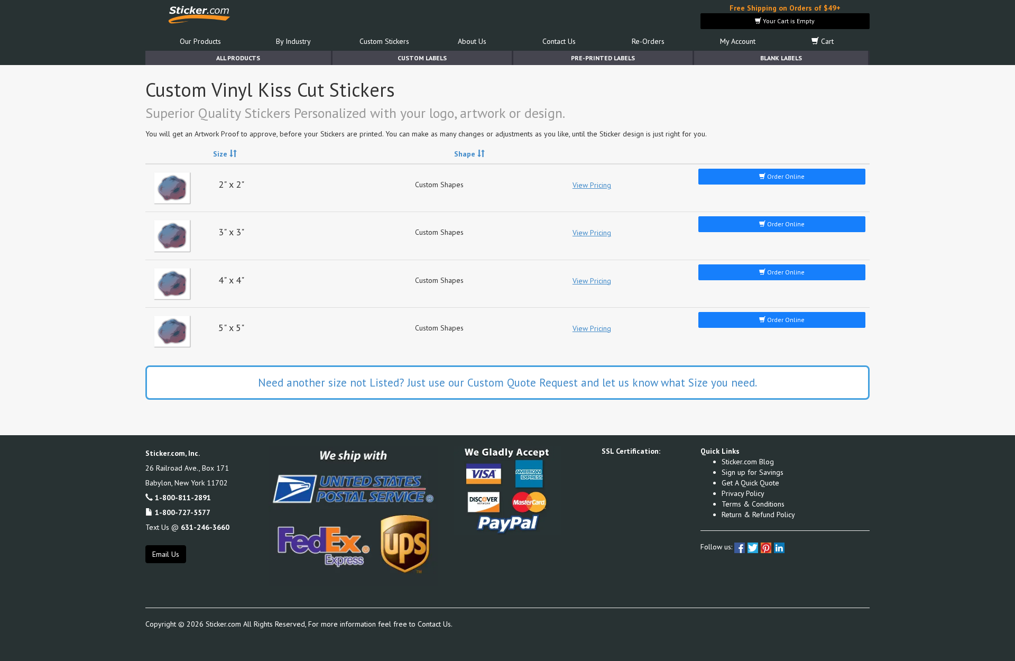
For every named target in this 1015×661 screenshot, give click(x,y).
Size (221, 154)
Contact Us (559, 41)
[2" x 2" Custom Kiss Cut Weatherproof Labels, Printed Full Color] (172, 188)
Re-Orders (648, 41)
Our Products (200, 41)
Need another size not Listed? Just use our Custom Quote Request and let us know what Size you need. (507, 382)
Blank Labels (781, 58)
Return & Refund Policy (758, 514)
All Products (238, 58)
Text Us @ (187, 527)
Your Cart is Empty (788, 21)
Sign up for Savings (752, 472)
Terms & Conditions (753, 504)
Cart (826, 41)
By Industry (293, 41)
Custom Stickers (384, 41)
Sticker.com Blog (748, 461)
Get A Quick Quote (750, 483)
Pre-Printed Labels (603, 58)
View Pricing (592, 185)
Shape (465, 154)
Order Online (785, 176)
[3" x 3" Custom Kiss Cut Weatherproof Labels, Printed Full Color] (172, 235)
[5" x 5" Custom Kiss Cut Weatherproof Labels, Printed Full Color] (172, 331)
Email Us (165, 554)
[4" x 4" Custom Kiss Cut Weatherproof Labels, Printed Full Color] (172, 283)
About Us (472, 41)
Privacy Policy (743, 493)
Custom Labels (422, 58)
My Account (737, 41)
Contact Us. (435, 624)
